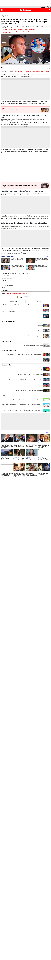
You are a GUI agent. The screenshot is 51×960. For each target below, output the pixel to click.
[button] (1, 10)
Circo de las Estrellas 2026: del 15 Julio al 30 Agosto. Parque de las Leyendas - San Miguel (25, 369)
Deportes (4, 15)
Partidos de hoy (40, 325)
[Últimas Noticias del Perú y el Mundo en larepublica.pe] (25, 10)
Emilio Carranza (6, 67)
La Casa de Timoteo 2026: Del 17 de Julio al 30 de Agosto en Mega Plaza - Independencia (25, 379)
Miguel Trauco (41, 74)
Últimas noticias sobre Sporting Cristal (35, 336)
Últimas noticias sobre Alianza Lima (36, 330)
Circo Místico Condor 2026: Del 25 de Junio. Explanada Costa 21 (30, 374)
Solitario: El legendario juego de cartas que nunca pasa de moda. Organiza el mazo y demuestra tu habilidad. (20, 405)
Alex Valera (9, 293)
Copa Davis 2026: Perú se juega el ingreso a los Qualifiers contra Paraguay (18, 29)
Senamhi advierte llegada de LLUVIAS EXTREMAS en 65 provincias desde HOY (27, 359)
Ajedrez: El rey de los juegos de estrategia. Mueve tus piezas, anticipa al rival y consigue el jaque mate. (23, 410)
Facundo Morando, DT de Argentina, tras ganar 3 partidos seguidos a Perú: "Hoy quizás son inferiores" (23, 316)
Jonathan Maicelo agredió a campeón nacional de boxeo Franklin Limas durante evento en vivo (19, 186)
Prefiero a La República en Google (25, 297)
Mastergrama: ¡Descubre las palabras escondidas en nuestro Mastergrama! (28, 399)
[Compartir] (48, 66)
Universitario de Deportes (17, 293)
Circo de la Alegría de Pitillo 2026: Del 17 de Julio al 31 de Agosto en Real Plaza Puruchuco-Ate (24, 385)
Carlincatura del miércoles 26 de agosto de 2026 (33, 345)
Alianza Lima (25, 293)
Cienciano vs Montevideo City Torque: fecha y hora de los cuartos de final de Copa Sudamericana (24, 354)
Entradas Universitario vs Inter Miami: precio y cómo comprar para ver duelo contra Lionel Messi (20, 110)
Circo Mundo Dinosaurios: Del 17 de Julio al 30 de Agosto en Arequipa (29, 390)
